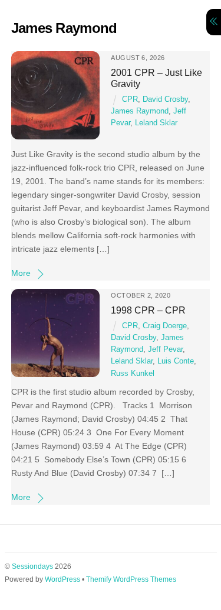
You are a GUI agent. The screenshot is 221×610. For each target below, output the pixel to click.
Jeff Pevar (165, 349)
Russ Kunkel (132, 373)
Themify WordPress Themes (131, 579)
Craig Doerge (165, 326)
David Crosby (165, 99)
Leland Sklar (156, 123)
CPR (130, 99)
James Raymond (140, 111)
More (21, 273)
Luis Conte (175, 361)
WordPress (62, 579)
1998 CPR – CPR (148, 310)
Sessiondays (32, 566)
